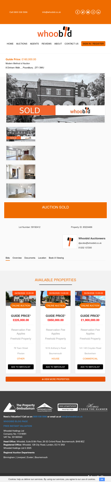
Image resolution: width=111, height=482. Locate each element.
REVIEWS (47, 43)
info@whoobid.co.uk (51, 12)
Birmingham (9, 457)
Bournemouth (41, 457)
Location (42, 257)
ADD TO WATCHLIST (20, 366)
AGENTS (34, 43)
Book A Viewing (56, 257)
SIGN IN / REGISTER (93, 43)
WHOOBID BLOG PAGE (15, 421)
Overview (17, 257)
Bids (8, 257)
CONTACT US (71, 43)
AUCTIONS (21, 43)
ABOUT (58, 43)
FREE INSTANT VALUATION (17, 426)
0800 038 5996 (20, 12)
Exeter (30, 457)
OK (102, 479)
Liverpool (21, 457)
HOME (10, 43)
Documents (29, 257)
